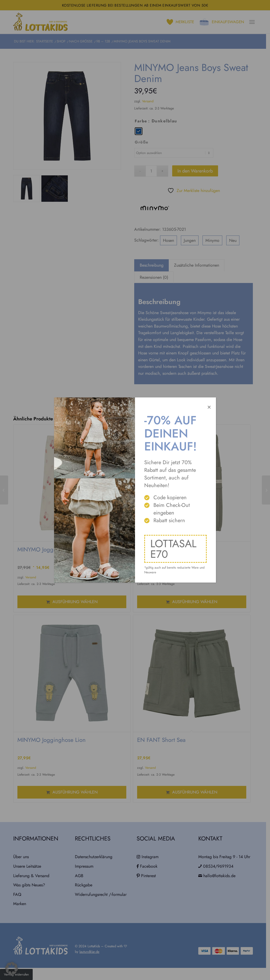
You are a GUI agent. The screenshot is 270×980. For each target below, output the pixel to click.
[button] (11, 968)
